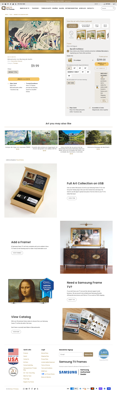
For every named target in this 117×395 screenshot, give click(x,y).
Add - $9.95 (104, 100)
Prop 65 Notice (20, 160)
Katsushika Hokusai (16, 61)
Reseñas (55, 8)
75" (83, 72)
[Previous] (68, 35)
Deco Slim (97, 26)
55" (85, 68)
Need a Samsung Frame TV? (84, 285)
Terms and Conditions (46, 368)
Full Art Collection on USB (85, 183)
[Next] (107, 35)
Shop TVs (72, 299)
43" (75, 68)
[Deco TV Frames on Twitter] (13, 4)
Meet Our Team (27, 376)
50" (80, 68)
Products (25, 353)
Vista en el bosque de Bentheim (98, 137)
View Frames (17, 253)
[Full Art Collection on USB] (30, 190)
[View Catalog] (86, 324)
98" (69, 76)
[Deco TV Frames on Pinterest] (8, 4)
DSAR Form (44, 371)
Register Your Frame (28, 382)
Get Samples (100, 68)
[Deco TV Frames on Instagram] (2, 4)
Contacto (90, 8)
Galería (61, 8)
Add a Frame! (21, 242)
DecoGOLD (105, 26)
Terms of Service (45, 365)
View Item (72, 198)
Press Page (26, 379)
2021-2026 (71, 83)
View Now (16, 331)
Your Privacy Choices (49, 374)
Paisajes (15, 63)
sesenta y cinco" (73, 72)
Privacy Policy (44, 359)
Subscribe (88, 354)
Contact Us (26, 359)
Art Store (25, 362)
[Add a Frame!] (86, 247)
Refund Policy (44, 353)
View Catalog (21, 317)
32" (69, 68)
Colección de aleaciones (86, 26)
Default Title (13, 72)
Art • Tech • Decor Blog (29, 373)
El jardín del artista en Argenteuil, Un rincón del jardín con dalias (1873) (45, 137)
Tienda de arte (46, 8)
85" (88, 72)
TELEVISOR (35, 8)
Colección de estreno (72, 26)
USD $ (96, 4)
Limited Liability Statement (48, 362)
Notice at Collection (46, 377)
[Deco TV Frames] (8, 8)
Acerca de (82, 8)
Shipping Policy (45, 356)
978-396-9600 (21, 4)
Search (25, 356)
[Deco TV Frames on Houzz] (15, 4)
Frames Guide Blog (28, 365)
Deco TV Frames (14, 389)
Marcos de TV (24, 8)
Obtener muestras (71, 8)
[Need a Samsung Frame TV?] (30, 291)
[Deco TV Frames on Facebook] (10, 4)
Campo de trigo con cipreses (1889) (18, 137)
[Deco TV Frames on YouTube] (5, 4)
